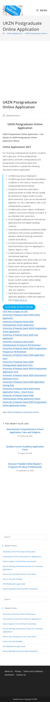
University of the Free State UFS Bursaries (19, 551)
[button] (15, 311)
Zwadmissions (13, 115)
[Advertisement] (25, 74)
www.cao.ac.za (21, 300)
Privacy (18, 671)
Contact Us (21, 674)
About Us (9, 671)
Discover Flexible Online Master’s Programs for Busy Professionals (25, 465)
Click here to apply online (19, 307)
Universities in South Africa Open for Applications (22, 556)
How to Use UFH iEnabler (13, 579)
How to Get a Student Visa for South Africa (19, 574)
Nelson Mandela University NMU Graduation (20, 589)
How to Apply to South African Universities (19, 561)
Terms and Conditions (33, 671)
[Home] (3, 33)
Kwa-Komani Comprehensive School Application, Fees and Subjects (25, 431)
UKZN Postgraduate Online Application (23, 412)
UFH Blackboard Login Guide (14, 584)
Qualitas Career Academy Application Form (25, 448)
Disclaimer (9, 674)
